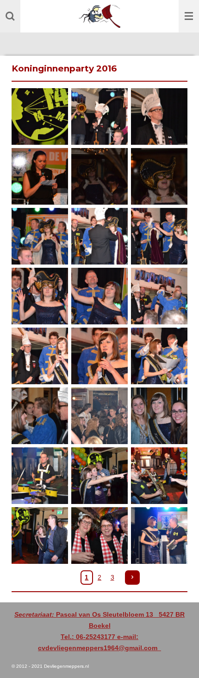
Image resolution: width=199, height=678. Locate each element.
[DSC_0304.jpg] (159, 416)
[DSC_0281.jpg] (40, 296)
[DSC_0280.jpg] (159, 236)
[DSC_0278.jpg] (99, 236)
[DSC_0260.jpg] (159, 117)
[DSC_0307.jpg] (99, 475)
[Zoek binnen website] (10, 16)
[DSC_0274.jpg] (40, 236)
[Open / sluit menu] (189, 16)
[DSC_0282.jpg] (99, 296)
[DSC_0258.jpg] (99, 117)
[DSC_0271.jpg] (159, 177)
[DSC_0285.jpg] (159, 296)
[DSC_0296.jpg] (40, 416)
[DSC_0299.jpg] (99, 416)
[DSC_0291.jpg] (99, 356)
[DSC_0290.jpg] (40, 356)
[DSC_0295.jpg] (159, 356)
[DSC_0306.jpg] (40, 475)
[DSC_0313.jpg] (99, 535)
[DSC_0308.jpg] (159, 475)
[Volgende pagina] (132, 577)
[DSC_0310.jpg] (40, 535)
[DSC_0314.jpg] (159, 535)
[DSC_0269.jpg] (99, 177)
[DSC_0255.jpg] (40, 117)
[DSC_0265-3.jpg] (40, 177)
